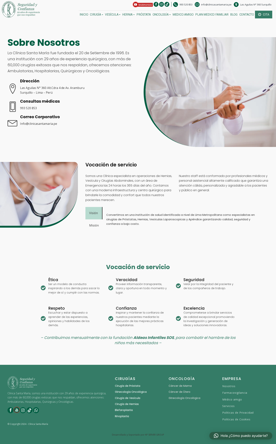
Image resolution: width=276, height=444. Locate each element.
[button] (143, 5)
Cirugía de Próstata (127, 386)
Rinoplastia (122, 416)
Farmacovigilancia (234, 392)
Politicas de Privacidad (238, 412)
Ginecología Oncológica (131, 392)
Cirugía (95, 14)
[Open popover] (135, 4)
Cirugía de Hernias (127, 404)
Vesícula (111, 14)
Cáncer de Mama (180, 386)
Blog (233, 14)
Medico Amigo (183, 14)
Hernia (127, 14)
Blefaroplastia (124, 410)
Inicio (84, 14)
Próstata (143, 14)
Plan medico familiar (211, 14)
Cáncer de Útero (179, 392)
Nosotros (228, 386)
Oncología (161, 14)
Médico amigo (232, 399)
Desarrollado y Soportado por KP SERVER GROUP (138, 434)
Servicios (228, 406)
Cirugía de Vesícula (127, 398)
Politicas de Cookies (236, 419)
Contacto (246, 14)
